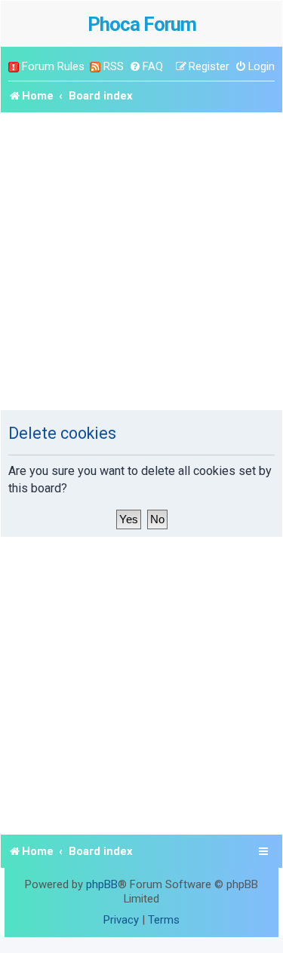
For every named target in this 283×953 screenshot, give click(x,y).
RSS (113, 66)
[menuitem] (146, 66)
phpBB (102, 884)
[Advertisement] (141, 261)
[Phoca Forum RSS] (95, 66)
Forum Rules (53, 66)
